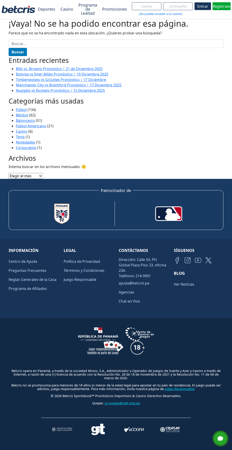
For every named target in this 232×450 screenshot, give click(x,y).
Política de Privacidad (82, 261)
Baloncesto (25, 120)
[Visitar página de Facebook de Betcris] (177, 260)
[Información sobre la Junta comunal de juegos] (140, 334)
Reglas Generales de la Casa (32, 279)
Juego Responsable (80, 279)
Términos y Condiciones (84, 270)
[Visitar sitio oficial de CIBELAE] (170, 429)
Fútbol (21, 109)
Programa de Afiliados (28, 288)
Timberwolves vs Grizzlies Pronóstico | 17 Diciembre (61, 79)
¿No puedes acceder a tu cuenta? (161, 14)
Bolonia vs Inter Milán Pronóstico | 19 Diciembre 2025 (62, 74)
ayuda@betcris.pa (134, 283)
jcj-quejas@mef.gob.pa (122, 403)
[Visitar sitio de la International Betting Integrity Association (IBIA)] (62, 429)
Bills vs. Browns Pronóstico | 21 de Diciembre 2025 (59, 68)
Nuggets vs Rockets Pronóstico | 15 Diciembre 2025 (60, 90)
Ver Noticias (184, 284)
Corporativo (26, 147)
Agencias (126, 292)
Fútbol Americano (31, 125)
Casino (66, 9)
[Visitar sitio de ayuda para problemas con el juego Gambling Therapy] (98, 429)
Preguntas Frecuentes (27, 270)
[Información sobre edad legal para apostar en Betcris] (137, 348)
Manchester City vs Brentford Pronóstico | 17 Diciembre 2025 (68, 85)
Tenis (20, 136)
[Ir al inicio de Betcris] (18, 9)
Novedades (25, 142)
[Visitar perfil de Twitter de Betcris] (208, 260)
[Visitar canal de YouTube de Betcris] (198, 260)
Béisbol (22, 115)
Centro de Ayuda (23, 261)
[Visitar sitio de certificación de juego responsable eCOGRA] (134, 429)
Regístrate (221, 6)
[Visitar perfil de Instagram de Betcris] (187, 260)
